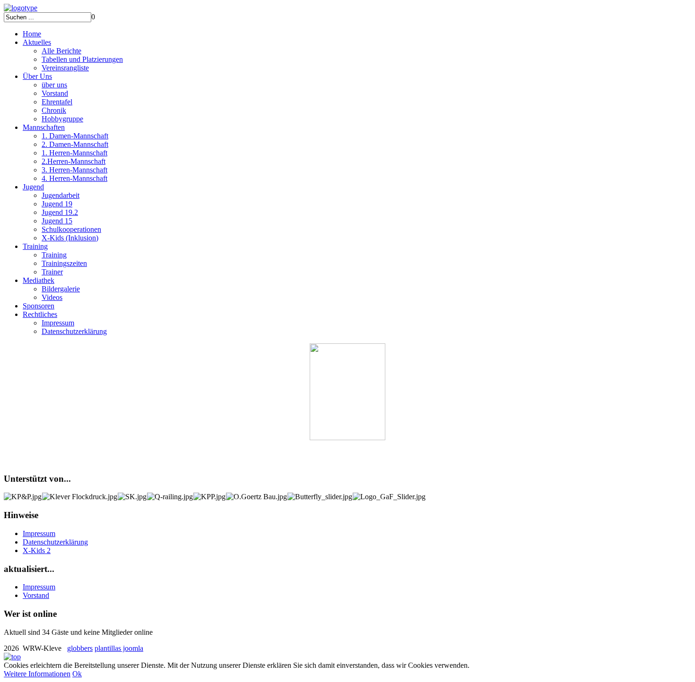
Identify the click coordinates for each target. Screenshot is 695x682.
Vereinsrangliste (65, 68)
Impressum (58, 323)
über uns (54, 85)
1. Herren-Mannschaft (74, 153)
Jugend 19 (57, 204)
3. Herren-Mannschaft (74, 170)
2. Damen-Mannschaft (75, 144)
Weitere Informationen (37, 674)
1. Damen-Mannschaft (75, 136)
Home (32, 34)
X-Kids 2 (37, 550)
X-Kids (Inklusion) (70, 238)
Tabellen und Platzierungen (82, 59)
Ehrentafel (57, 102)
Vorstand (55, 93)
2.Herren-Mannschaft (73, 161)
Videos (52, 297)
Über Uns (37, 76)
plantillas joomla (119, 648)
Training (35, 246)
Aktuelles (37, 42)
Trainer (52, 272)
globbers (80, 648)
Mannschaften (44, 127)
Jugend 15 (57, 221)
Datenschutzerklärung (74, 331)
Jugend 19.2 (60, 212)
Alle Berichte (61, 51)
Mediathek (38, 280)
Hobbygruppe (62, 119)
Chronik (54, 110)
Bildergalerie (61, 289)
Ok (77, 674)
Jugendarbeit (60, 195)
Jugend (33, 187)
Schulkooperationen (71, 229)
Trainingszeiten (64, 263)
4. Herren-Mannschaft (74, 178)
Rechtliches (40, 314)
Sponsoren (38, 306)
